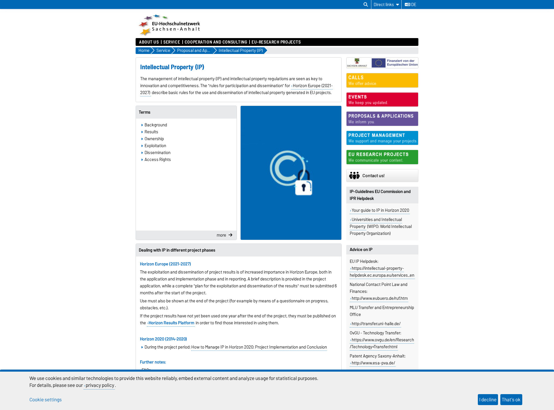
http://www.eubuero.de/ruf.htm (380, 298)
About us (149, 42)
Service (171, 42)
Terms (144, 112)
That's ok (511, 400)
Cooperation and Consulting (216, 42)
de (413, 4)
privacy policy (100, 385)
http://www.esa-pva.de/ (373, 363)
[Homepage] (170, 35)
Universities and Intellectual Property (376, 223)
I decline (488, 400)
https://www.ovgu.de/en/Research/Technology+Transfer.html (382, 343)
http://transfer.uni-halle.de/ (376, 323)
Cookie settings (45, 400)
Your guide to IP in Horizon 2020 (380, 210)
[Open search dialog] (365, 4)
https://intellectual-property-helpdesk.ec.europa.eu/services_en (382, 272)
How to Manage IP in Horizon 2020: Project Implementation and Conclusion (259, 347)
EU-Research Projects (276, 42)
